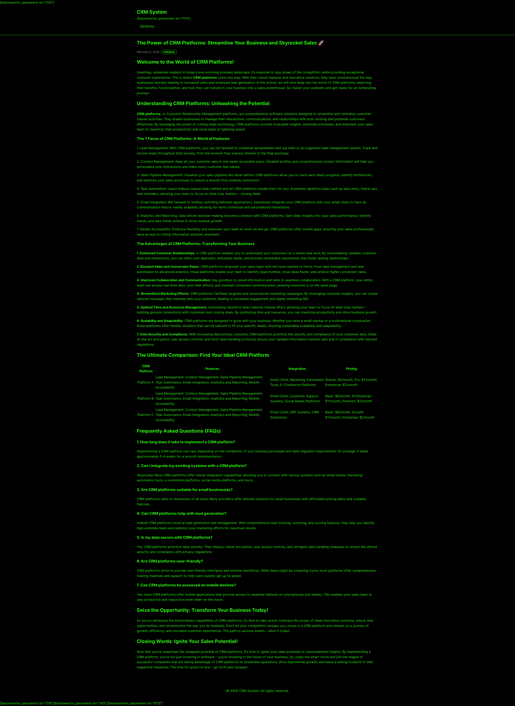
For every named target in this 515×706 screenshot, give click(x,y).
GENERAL (147, 26)
